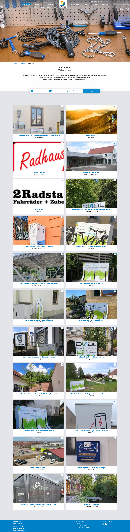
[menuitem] (26, 4)
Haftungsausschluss (82, 525)
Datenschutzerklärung (83, 527)
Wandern (37, 4)
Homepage (15, 63)
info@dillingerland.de (19, 530)
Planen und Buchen (91, 4)
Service (105, 4)
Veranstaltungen (95, 1)
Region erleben (74, 4)
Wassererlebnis (51, 4)
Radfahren (26, 4)
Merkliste (102, 1)
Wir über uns (80, 521)
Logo (62, 4)
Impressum (79, 523)
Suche (107, 1)
